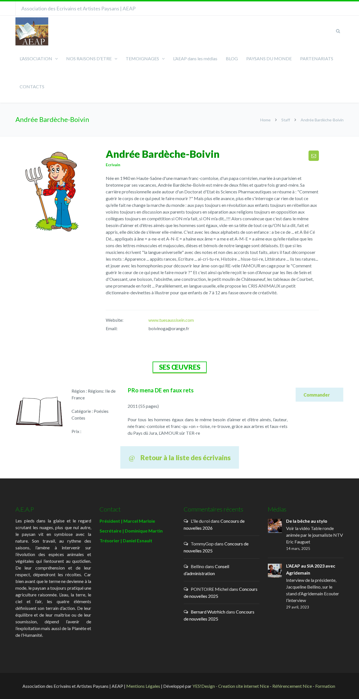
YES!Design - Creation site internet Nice (230, 686)
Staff (285, 119)
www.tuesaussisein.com (171, 320)
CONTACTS (32, 86)
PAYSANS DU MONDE (269, 58)
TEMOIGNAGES (142, 58)
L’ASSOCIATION (36, 58)
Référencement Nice (292, 686)
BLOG (232, 58)
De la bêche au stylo (306, 521)
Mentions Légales (143, 686)
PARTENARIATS (316, 58)
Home (265, 119)
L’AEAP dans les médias (195, 58)
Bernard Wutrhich (208, 611)
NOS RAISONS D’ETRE (89, 58)
